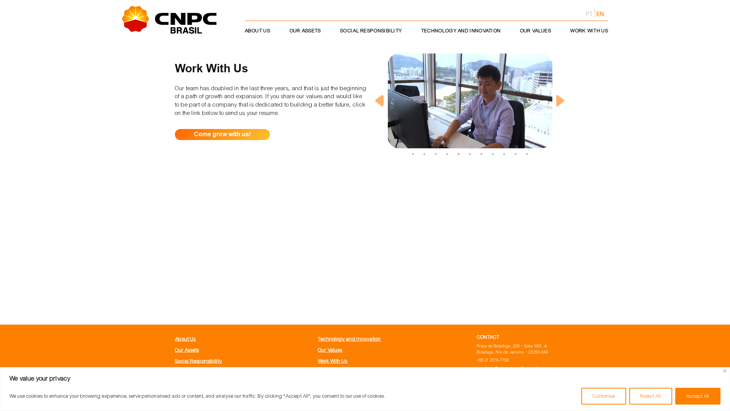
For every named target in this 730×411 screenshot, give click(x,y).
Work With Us (333, 361)
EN (601, 14)
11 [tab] (527, 154)
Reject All (650, 396)
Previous (379, 101)
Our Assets (187, 350)
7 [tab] (481, 154)
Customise (603, 396)
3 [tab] (436, 154)
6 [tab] (470, 154)
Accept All (697, 396)
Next (560, 101)
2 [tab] (424, 154)
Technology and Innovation (349, 339)
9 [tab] (504, 154)
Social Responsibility (198, 361)
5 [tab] (458, 154)
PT (589, 14)
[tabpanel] (470, 100)
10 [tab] (515, 154)
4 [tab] (447, 154)
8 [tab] (493, 154)
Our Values (330, 350)
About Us (185, 339)
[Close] (725, 371)
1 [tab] (413, 154)
